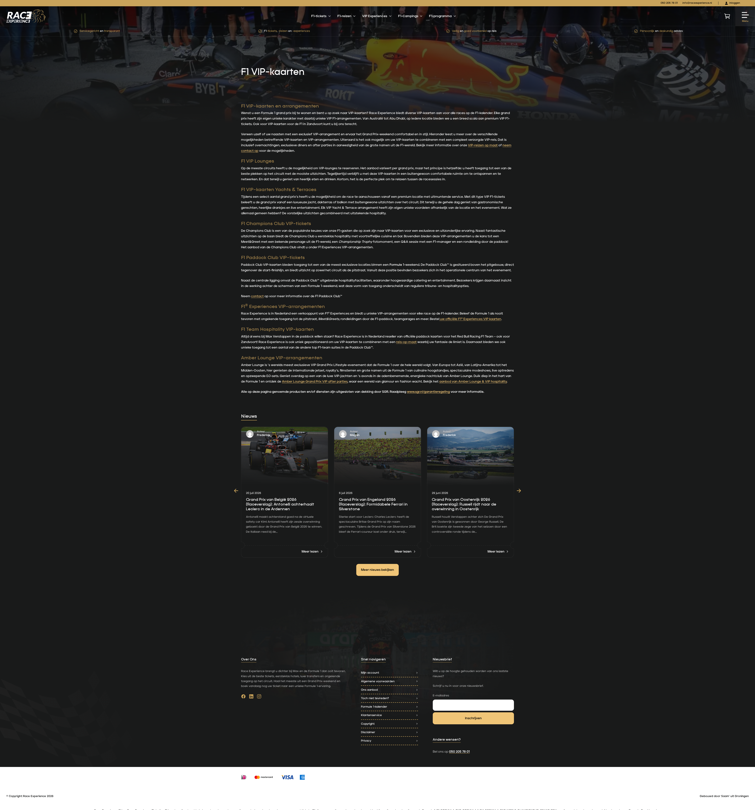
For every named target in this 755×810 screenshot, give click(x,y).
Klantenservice (371, 715)
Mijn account (370, 672)
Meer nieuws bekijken (377, 569)
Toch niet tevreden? (375, 698)
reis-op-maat (406, 342)
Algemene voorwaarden (378, 681)
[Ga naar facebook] (243, 697)
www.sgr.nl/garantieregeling (428, 391)
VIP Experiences (374, 16)
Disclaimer (368, 732)
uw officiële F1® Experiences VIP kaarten (470, 319)
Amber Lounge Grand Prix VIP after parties (315, 381)
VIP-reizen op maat (483, 145)
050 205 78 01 (669, 3)
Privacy (366, 740)
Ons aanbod (369, 689)
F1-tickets (318, 16)
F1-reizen (344, 16)
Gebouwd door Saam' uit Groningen (724, 796)
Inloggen (734, 3)
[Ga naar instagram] (259, 697)
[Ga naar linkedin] (251, 697)
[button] (236, 491)
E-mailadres (441, 695)
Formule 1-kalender (374, 706)
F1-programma (440, 16)
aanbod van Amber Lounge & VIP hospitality (473, 381)
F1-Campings (408, 16)
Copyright (368, 723)
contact (257, 296)
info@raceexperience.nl (697, 3)
